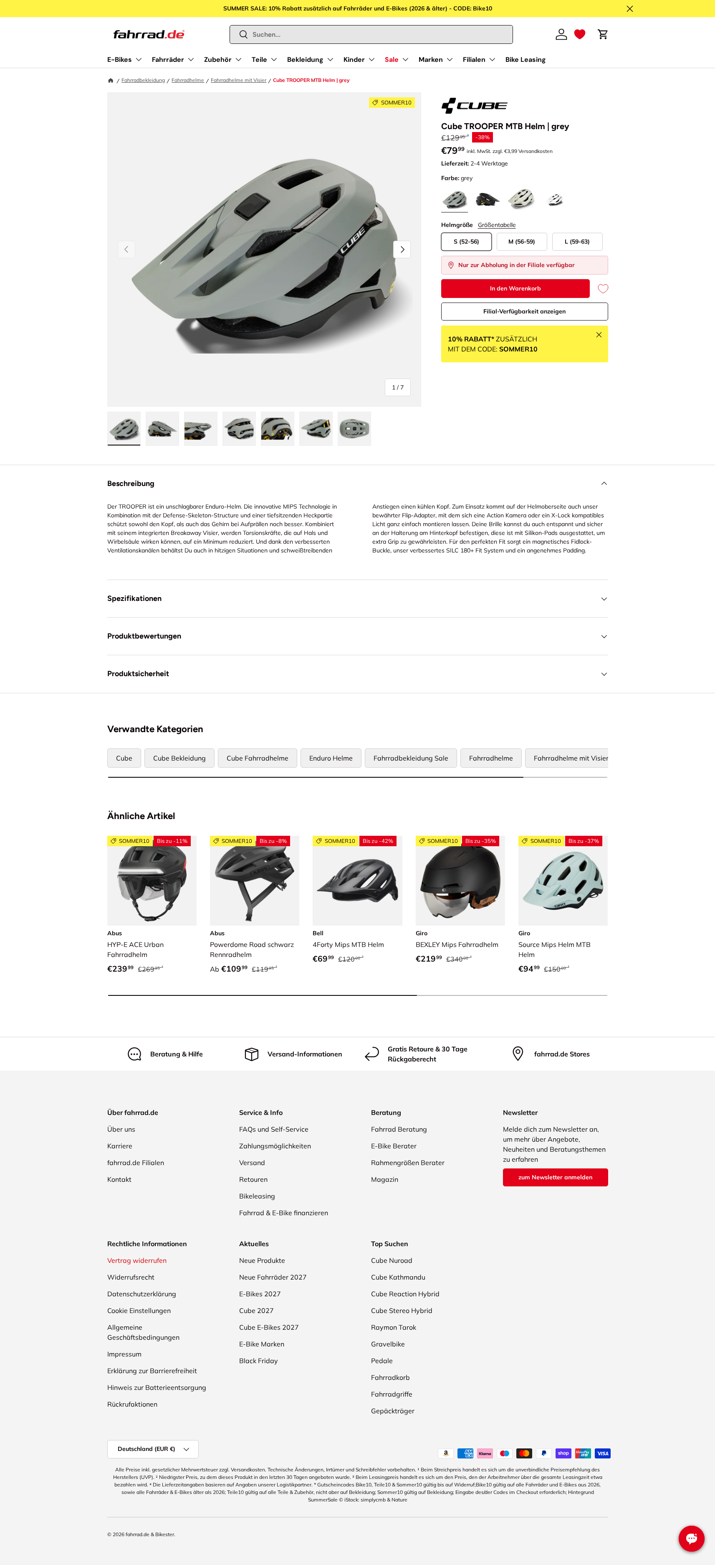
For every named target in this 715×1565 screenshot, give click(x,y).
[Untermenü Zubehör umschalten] (238, 59)
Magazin (384, 1179)
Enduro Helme (331, 758)
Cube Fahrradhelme (257, 758)
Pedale (382, 1360)
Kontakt (119, 1179)
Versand (252, 1162)
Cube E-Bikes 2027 (269, 1327)
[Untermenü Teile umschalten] (274, 59)
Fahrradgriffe (391, 1394)
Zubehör (218, 59)
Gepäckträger (392, 1411)
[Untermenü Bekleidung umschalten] (330, 59)
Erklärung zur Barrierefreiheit (152, 1371)
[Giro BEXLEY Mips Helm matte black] (460, 880)
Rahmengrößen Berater (408, 1162)
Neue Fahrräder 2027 (273, 1277)
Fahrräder (168, 59)
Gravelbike (388, 1344)
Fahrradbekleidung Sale (411, 758)
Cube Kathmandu (398, 1277)
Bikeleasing (257, 1196)
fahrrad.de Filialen (135, 1162)
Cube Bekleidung (179, 758)
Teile (259, 59)
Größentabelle (497, 225)
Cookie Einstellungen (139, 1310)
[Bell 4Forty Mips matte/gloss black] (357, 880)
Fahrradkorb (390, 1377)
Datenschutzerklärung (141, 1294)
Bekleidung (305, 59)
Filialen (474, 59)
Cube (124, 758)
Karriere (119, 1146)
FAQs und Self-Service (273, 1129)
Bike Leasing (525, 59)
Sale (392, 59)
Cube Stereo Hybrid (401, 1310)
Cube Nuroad (391, 1260)
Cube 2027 (256, 1310)
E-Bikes (119, 59)
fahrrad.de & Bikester (150, 1534)
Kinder (354, 59)
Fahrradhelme (188, 80)
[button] (580, 34)
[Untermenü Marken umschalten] (450, 59)
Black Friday (258, 1360)
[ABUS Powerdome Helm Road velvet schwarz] (254, 880)
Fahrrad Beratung (399, 1129)
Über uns (121, 1129)
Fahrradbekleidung (143, 80)
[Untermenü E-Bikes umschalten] (139, 59)
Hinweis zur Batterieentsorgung (156, 1387)
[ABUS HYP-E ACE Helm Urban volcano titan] (152, 880)
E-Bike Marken (261, 1344)
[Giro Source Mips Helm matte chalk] (563, 880)
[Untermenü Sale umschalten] (405, 59)
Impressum (124, 1354)
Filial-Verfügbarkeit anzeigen (524, 311)
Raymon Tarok (393, 1327)
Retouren (253, 1179)
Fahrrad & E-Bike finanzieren (283, 1213)
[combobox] (371, 34)
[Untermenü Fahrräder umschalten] (191, 59)
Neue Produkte (262, 1260)
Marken (431, 59)
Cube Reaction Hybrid (405, 1294)
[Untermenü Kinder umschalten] (371, 59)
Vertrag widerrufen (137, 1260)
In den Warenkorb (515, 288)
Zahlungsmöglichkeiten (275, 1146)
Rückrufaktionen (132, 1404)
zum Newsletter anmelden (555, 1177)
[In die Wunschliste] (599, 288)
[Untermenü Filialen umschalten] (492, 59)
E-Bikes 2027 (260, 1294)
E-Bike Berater (394, 1146)
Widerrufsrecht (130, 1277)
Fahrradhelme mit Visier (238, 80)
